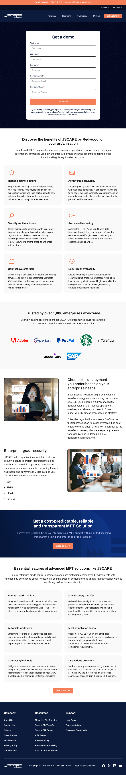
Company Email (36, 76)
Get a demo (112, 16)
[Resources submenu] (88, 16)
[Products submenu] (57, 16)
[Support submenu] (108, 7)
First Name (34, 43)
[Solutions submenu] (72, 16)
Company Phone (36, 87)
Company (34, 65)
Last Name (34, 54)
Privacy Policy (72, 114)
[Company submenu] (121, 7)
